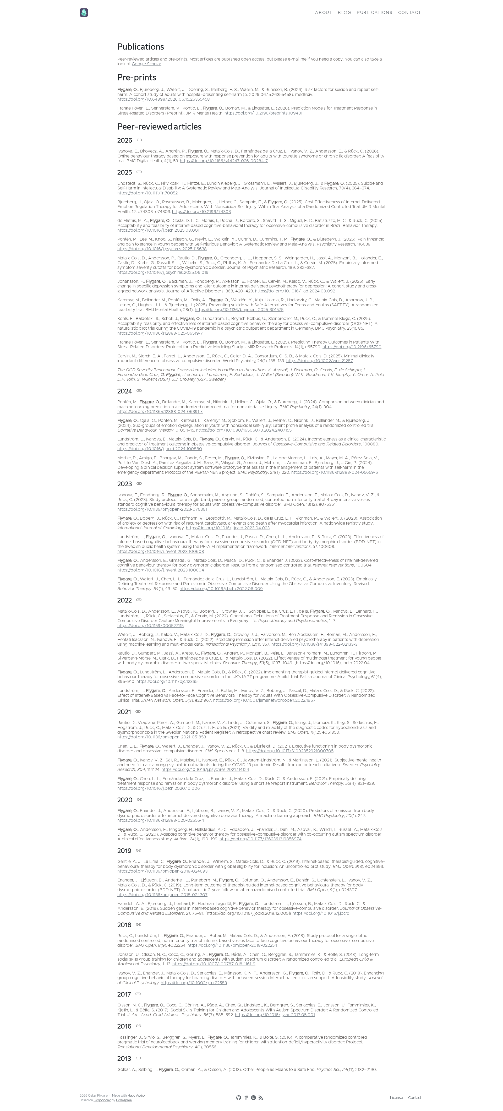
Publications (374, 12)
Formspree (124, 1100)
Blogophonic (102, 1100)
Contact (409, 12)
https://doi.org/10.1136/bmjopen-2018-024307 (162, 895)
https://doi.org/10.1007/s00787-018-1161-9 (213, 964)
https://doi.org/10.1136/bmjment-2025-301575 (239, 310)
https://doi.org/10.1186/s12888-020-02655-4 (160, 820)
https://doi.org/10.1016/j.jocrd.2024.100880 (159, 449)
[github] (238, 1098)
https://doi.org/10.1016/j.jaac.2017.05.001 (275, 1015)
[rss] (260, 1098)
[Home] (136, 12)
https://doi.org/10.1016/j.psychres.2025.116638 (162, 249)
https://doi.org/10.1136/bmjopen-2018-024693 (162, 871)
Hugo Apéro (136, 1095)
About (323, 12)
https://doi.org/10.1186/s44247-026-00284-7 (224, 161)
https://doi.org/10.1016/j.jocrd (321, 913)
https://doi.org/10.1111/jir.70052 (147, 193)
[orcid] (252, 1097)
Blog (344, 12)
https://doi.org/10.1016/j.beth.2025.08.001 (158, 230)
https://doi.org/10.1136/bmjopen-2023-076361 (162, 509)
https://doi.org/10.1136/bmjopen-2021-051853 (161, 737)
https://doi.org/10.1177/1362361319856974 (261, 839)
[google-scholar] (245, 1097)
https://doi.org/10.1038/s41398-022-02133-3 (314, 644)
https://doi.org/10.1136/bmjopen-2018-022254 (232, 945)
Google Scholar (146, 64)
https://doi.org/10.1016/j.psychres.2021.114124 (205, 769)
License (396, 1098)
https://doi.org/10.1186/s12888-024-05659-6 (334, 472)
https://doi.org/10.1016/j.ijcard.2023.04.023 (228, 528)
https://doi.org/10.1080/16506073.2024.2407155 (244, 430)
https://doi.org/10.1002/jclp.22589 (194, 983)
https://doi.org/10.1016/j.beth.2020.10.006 (158, 788)
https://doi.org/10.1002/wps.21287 (319, 361)
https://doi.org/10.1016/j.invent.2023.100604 (160, 570)
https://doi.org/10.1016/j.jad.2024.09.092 (295, 291)
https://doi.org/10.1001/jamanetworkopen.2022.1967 (264, 700)
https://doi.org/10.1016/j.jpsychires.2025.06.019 (163, 272)
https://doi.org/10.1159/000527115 (150, 626)
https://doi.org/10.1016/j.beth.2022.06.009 (221, 589)
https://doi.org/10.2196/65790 (351, 347)
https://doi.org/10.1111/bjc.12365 (167, 681)
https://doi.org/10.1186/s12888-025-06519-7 (160, 333)
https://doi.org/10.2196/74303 (201, 212)
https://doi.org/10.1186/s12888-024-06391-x (160, 412)
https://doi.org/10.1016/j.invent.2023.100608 (160, 551)
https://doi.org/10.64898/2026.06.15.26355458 (163, 99)
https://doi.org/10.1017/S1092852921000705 (289, 751)
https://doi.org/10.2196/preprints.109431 (263, 113)
